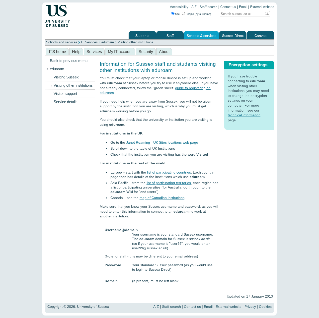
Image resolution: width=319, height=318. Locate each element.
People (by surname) (198, 13)
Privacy (250, 307)
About (164, 52)
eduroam (107, 42)
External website (262, 7)
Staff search (208, 7)
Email (243, 7)
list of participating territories (169, 183)
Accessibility (179, 7)
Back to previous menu (68, 61)
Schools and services (61, 42)
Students (142, 36)
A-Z (194, 7)
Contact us (228, 7)
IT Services (89, 42)
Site (177, 13)
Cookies (265, 307)
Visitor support (65, 94)
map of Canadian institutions (162, 198)
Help (76, 52)
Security (146, 52)
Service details (66, 102)
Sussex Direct (233, 36)
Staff (170, 36)
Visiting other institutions (135, 42)
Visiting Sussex (66, 77)
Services (94, 52)
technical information (244, 115)
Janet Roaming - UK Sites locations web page (162, 142)
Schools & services (201, 36)
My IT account (120, 52)
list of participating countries (169, 172)
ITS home (57, 52)
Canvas (260, 36)
